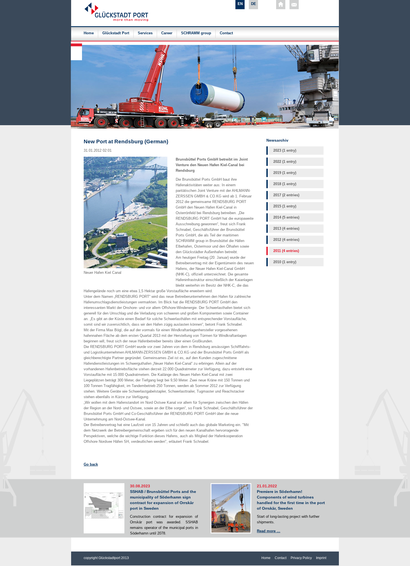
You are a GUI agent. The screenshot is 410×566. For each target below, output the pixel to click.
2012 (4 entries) (286, 240)
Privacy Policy (301, 558)
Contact (226, 33)
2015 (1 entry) (284, 206)
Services (145, 33)
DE (253, 4)
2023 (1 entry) (284, 150)
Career (166, 33)
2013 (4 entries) (286, 228)
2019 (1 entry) (284, 173)
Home (89, 33)
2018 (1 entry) (284, 184)
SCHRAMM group (196, 33)
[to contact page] (294, 4)
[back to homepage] (280, 4)
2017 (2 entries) (286, 195)
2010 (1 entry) (284, 262)
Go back (91, 464)
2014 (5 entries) (286, 217)
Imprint (321, 558)
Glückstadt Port (115, 33)
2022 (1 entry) (284, 161)
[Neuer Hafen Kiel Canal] (125, 267)
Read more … (268, 531)
